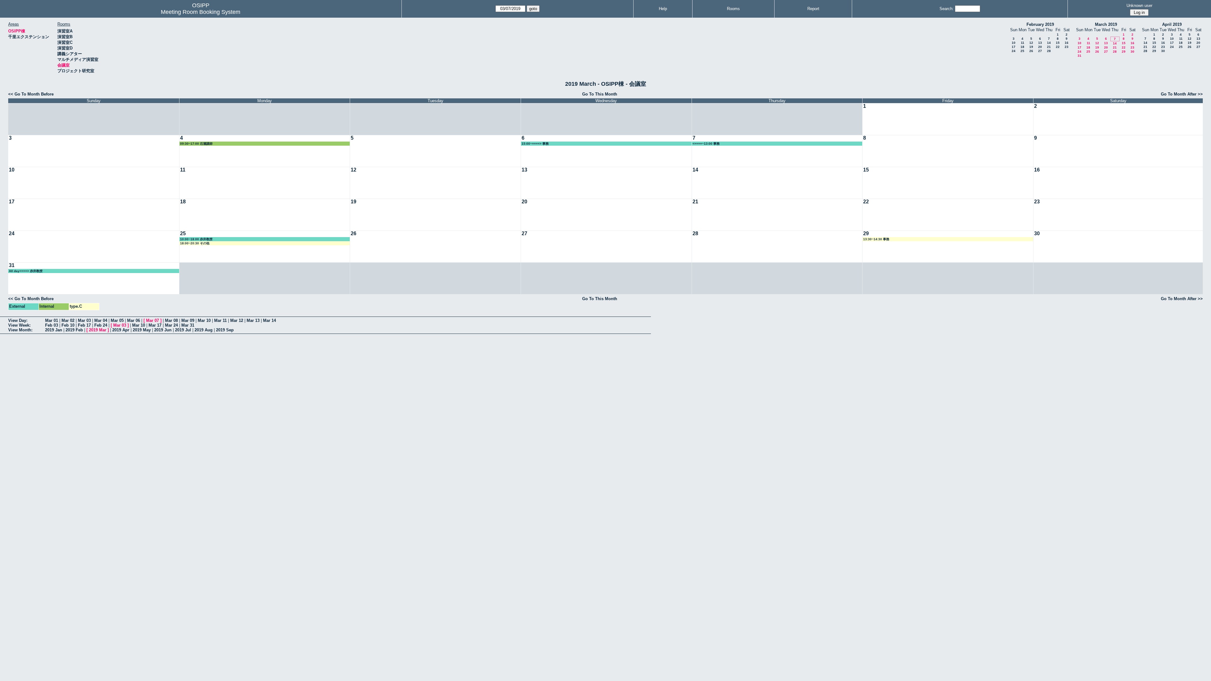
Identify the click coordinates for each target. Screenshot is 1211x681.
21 (1049, 47)
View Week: (19, 325)
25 (1022, 51)
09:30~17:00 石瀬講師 (196, 143)
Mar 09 (187, 320)
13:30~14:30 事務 (876, 239)
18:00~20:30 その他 (194, 243)
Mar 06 (133, 320)
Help (663, 8)
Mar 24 (171, 325)
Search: (946, 8)
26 (1031, 51)
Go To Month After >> (1182, 94)
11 (1022, 42)
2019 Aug (204, 330)
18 (1022, 47)
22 (1058, 47)
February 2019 (1040, 24)
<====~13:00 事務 (706, 143)
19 (1031, 47)
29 (1124, 51)
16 (1066, 42)
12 (1031, 42)
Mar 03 (84, 320)
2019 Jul (183, 330)
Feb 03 (51, 325)
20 (1040, 47)
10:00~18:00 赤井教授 (196, 239)
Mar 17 (155, 325)
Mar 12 (236, 320)
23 (1066, 47)
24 (1013, 51)
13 (1040, 42)
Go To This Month (599, 94)
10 (1013, 42)
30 (1132, 51)
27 (1040, 51)
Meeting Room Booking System (200, 12)
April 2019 (1172, 24)
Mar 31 (187, 325)
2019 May (142, 330)
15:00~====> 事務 (535, 143)
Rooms (733, 8)
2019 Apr (120, 330)
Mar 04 (100, 320)
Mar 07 (152, 320)
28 (1049, 51)
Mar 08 (171, 320)
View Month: (20, 330)
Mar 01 (51, 320)
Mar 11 (220, 320)
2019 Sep (225, 330)
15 (1058, 42)
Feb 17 (84, 325)
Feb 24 (100, 325)
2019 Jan (53, 330)
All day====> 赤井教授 (26, 271)
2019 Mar (97, 330)
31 (1079, 55)
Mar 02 (67, 320)
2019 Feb (74, 330)
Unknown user (1139, 5)
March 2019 (1106, 24)
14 (1049, 42)
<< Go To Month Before (31, 94)
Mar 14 (269, 320)
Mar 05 (117, 320)
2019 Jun (163, 330)
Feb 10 (67, 325)
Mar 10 (204, 320)
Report (813, 8)
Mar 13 (253, 320)
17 (1013, 47)
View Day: (17, 320)
